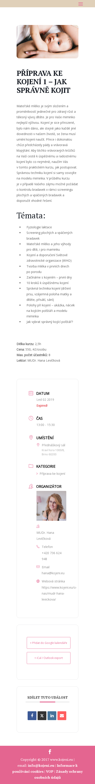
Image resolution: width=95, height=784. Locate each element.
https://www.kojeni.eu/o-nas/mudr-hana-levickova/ (59, 593)
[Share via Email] (61, 715)
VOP (49, 771)
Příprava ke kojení (52, 473)
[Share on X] (42, 715)
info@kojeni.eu (41, 765)
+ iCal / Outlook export (48, 658)
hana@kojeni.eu (53, 573)
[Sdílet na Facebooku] (32, 715)
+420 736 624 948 (51, 556)
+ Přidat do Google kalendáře (48, 643)
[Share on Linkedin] (52, 715)
